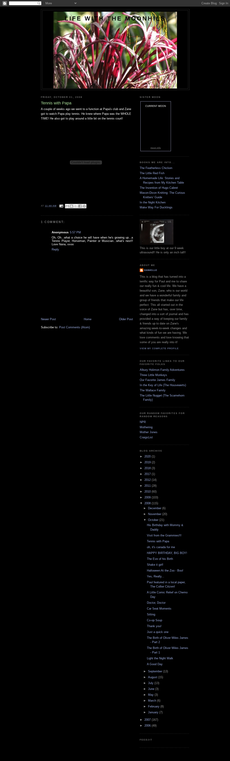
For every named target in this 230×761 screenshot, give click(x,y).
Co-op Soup (154, 620)
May (151, 694)
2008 (148, 503)
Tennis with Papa (158, 541)
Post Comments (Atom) (74, 327)
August (153, 677)
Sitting (151, 614)
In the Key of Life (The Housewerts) (163, 385)
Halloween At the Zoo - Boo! (165, 570)
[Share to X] (75, 206)
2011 (148, 485)
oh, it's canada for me (161, 547)
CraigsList (146, 437)
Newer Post (48, 319)
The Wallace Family (153, 390)
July (151, 683)
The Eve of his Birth (160, 559)
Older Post (126, 319)
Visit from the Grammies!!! (164, 535)
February (154, 706)
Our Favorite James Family (157, 380)
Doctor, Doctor (156, 602)
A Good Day (155, 664)
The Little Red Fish (152, 173)
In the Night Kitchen (153, 202)
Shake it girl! (155, 564)
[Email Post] (61, 206)
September (155, 671)
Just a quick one (157, 632)
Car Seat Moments (159, 608)
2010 (148, 491)
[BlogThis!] (71, 206)
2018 (148, 468)
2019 (148, 462)
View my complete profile (159, 348)
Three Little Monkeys (153, 375)
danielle (150, 270)
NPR (143, 422)
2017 (148, 474)
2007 (148, 719)
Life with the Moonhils (115, 18)
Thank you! (154, 626)
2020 (148, 456)
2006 (148, 725)
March (152, 700)
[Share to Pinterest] (84, 206)
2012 (148, 480)
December (155, 508)
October (153, 520)
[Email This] (67, 206)
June (151, 689)
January (153, 712)
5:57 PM (75, 232)
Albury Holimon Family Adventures (162, 369)
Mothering (146, 427)
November (155, 514)
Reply (55, 249)
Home (87, 319)
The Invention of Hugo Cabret (159, 187)
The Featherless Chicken (156, 168)
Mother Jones (148, 432)
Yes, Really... (155, 576)
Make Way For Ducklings (156, 207)
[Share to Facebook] (80, 206)
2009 (148, 497)
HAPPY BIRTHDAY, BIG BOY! (167, 553)
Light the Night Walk (160, 658)
